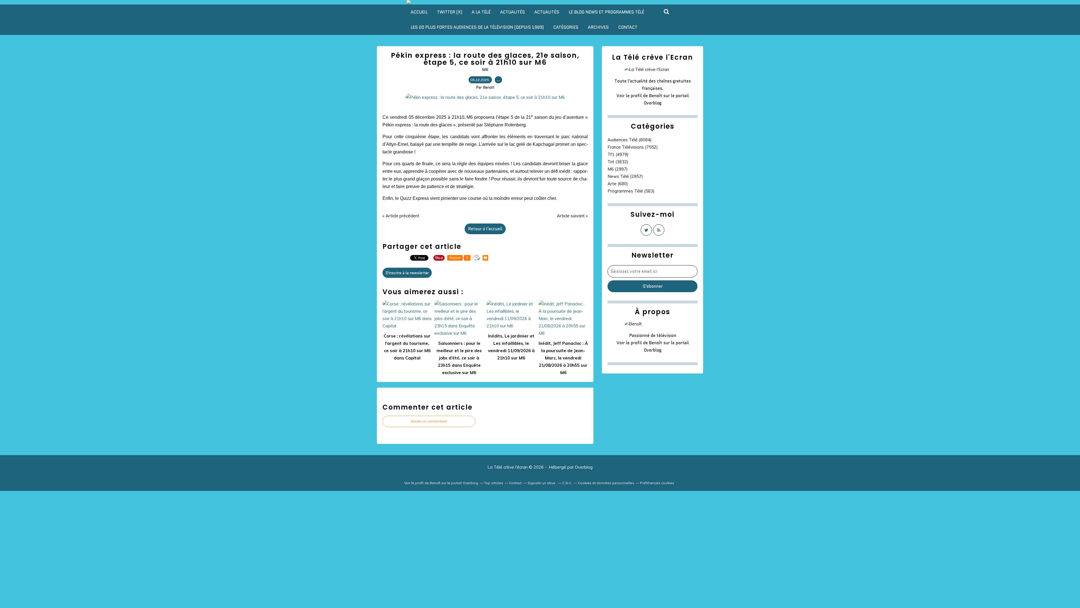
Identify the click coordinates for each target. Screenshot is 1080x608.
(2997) (618, 169)
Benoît (655, 96)
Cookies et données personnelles (606, 483)
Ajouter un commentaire (429, 421)
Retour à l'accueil (485, 229)
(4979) (618, 154)
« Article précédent (400, 215)
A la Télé (481, 12)
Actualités (512, 12)
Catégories (565, 27)
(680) (618, 183)
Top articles (493, 483)
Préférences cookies (657, 483)
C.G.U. (567, 483)
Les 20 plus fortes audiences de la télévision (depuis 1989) (477, 27)
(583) (631, 191)
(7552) (633, 147)
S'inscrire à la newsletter (407, 273)
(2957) (625, 176)
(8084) (630, 139)
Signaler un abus (542, 483)
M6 (485, 69)
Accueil (419, 12)
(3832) (618, 161)
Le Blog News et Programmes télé (606, 12)
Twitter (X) (449, 12)
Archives (598, 27)
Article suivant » (572, 215)
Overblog (584, 467)
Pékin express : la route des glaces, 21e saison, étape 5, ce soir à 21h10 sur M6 (485, 58)
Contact (627, 27)
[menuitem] (419, 12)
